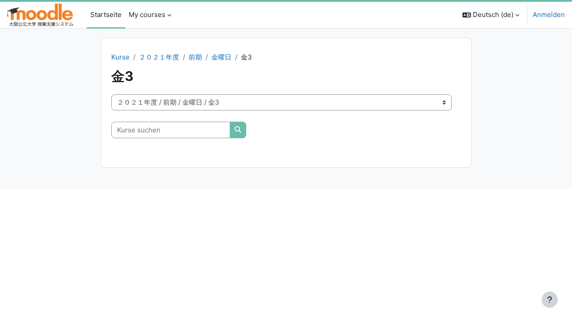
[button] (491, 15)
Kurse (120, 57)
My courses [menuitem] (147, 14)
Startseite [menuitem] (106, 14)
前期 (195, 57)
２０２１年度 (159, 57)
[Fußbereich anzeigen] (550, 300)
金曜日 (221, 57)
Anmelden (549, 14)
